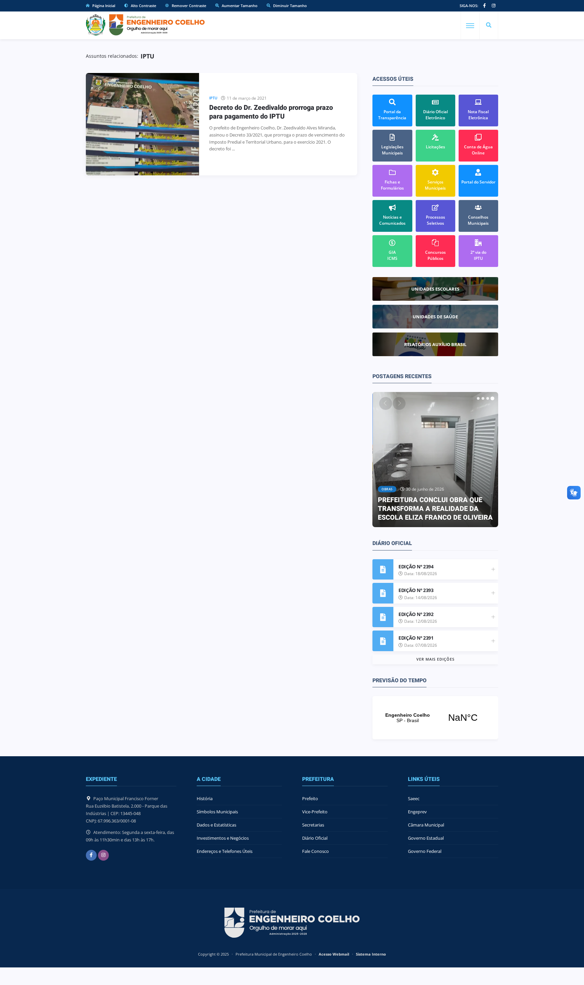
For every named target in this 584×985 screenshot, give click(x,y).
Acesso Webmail (334, 954)
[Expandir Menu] (470, 26)
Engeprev (417, 812)
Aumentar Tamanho (239, 5)
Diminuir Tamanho (289, 5)
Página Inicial (103, 5)
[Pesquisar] (488, 25)
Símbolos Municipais (217, 812)
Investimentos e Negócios (223, 838)
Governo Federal (424, 851)
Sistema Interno (371, 954)
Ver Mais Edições (435, 659)
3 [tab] (487, 398)
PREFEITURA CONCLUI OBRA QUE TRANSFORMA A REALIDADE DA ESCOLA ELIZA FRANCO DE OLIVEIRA (435, 508)
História (205, 798)
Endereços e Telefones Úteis (224, 851)
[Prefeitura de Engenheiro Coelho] (145, 24)
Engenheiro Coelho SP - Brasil (435, 717)
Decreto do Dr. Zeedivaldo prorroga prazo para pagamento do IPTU (271, 112)
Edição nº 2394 (415, 566)
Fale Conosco (315, 851)
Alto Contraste (143, 5)
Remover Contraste (188, 5)
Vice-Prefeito (314, 812)
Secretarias (313, 825)
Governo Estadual (426, 838)
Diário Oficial (314, 838)
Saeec (413, 798)
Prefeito (310, 798)
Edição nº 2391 (415, 638)
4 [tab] (492, 398)
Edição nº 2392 (415, 614)
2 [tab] (483, 398)
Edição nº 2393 (415, 590)
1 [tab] (478, 398)
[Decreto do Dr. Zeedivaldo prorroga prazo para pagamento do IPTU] (142, 124)
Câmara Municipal (426, 825)
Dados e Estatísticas (216, 825)
